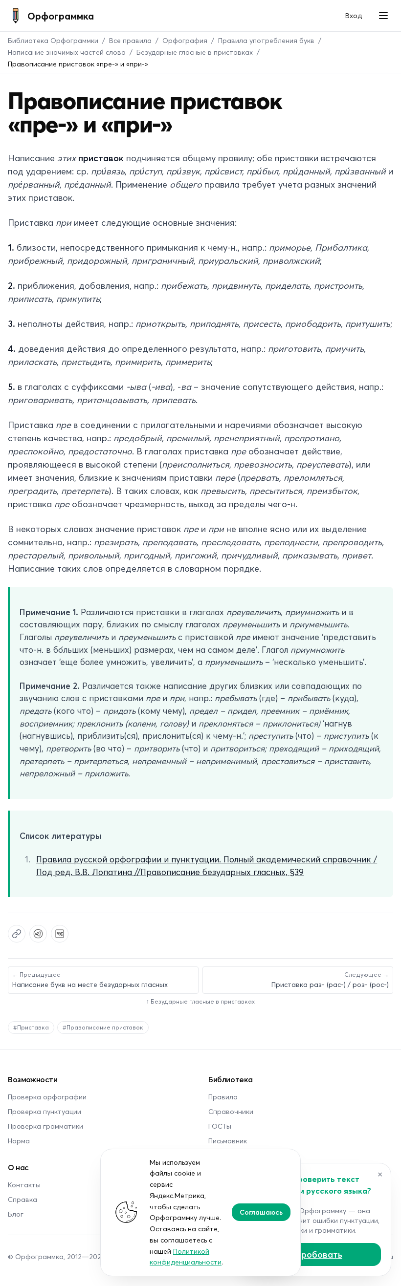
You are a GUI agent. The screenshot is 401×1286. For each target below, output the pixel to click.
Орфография (184, 40)
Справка (22, 1199)
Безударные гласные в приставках (194, 52)
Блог (15, 1214)
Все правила (130, 40)
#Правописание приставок (103, 1027)
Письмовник (227, 1140)
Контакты (24, 1184)
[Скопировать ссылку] (16, 934)
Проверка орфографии (47, 1096)
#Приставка (31, 1027)
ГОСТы (219, 1126)
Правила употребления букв (266, 40)
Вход (353, 15)
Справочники (230, 1111)
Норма (19, 1140)
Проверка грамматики (45, 1126)
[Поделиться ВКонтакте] (59, 934)
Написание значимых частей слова (67, 52)
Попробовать (313, 1254)
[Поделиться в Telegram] (38, 934)
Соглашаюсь (261, 1212)
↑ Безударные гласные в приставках (200, 1001)
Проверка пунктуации (44, 1111)
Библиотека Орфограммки (53, 40)
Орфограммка (60, 15)
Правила (223, 1096)
